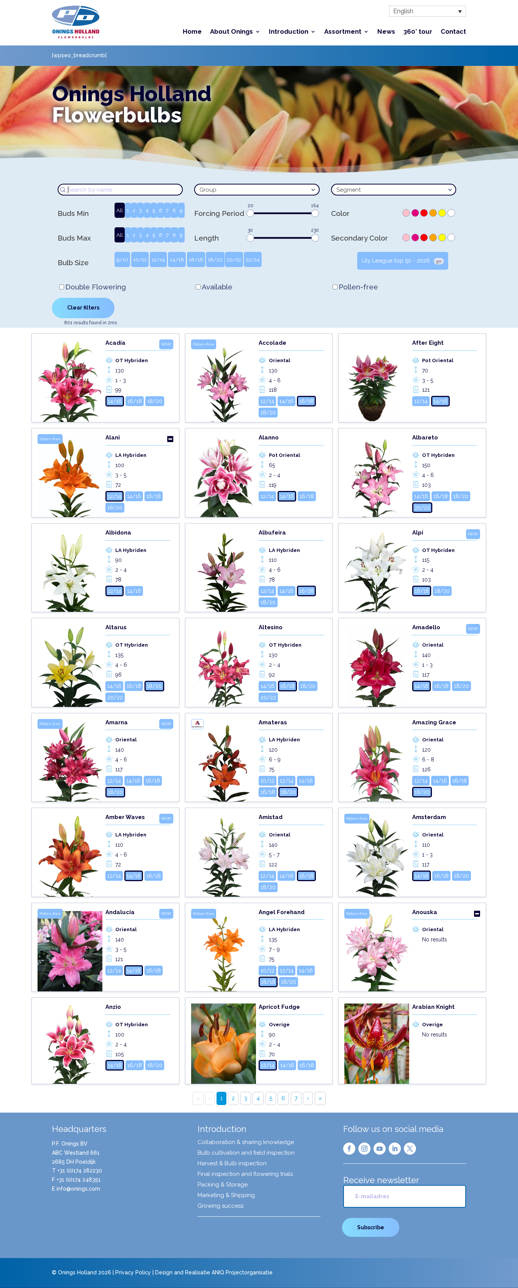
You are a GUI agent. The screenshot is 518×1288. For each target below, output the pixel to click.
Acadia (115, 342)
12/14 (267, 401)
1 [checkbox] (128, 210)
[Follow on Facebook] (349, 1149)
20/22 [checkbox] (234, 259)
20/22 (422, 508)
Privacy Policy (133, 1272)
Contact (453, 32)
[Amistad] (223, 855)
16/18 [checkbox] (196, 259)
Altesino (271, 627)
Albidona (118, 532)
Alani (112, 437)
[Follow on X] (410, 1149)
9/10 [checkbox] (122, 259)
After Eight (428, 342)
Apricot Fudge (279, 1007)
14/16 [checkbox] (177, 259)
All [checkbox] (119, 210)
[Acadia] (70, 380)
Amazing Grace (434, 722)
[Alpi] (376, 570)
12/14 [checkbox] (158, 259)
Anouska (424, 912)
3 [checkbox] (140, 210)
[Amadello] (376, 665)
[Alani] (70, 475)
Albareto (425, 437)
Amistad (271, 817)
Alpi (417, 532)
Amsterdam (429, 817)
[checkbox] (406, 213)
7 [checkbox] (167, 210)
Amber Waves (125, 817)
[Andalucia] (70, 950)
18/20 (154, 401)
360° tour (417, 32)
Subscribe (370, 1227)
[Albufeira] (223, 570)
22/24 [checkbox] (253, 259)
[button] (427, 11)
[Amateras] (223, 760)
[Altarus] (70, 665)
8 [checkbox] (174, 210)
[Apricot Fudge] (223, 1044)
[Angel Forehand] (223, 950)
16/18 (134, 401)
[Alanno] (223, 475)
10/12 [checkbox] (140, 259)
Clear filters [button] (83, 308)
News (386, 32)
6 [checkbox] (160, 210)
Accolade (272, 342)
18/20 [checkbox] (215, 259)
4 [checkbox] (147, 210)
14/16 (115, 401)
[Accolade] (223, 380)
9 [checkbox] (181, 210)
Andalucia (120, 912)
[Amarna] (70, 760)
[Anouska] (376, 950)
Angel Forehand (282, 912)
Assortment (342, 32)
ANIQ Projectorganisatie (242, 1272)
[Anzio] (70, 1044)
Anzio (113, 1007)
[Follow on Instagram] (364, 1149)
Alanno (269, 437)
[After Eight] (376, 380)
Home (192, 32)
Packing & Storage (223, 1185)
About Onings (231, 32)
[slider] (250, 213)
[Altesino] (223, 665)
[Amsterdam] (376, 855)
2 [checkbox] (134, 210)
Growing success (220, 1206)
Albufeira (272, 532)
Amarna (116, 722)
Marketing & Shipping (226, 1196)
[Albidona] (70, 570)
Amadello (426, 627)
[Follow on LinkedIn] (395, 1149)
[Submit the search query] (63, 190)
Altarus (116, 627)
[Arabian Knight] (376, 1044)
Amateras (273, 722)
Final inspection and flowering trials (245, 1174)
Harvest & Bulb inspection (232, 1164)
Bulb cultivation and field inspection (246, 1153)
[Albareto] (376, 475)
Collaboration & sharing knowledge (246, 1143)
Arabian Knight (433, 1007)
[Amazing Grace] (376, 760)
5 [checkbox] (153, 210)
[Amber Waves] (70, 855)
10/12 (268, 781)
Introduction (288, 32)
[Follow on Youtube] (380, 1149)
